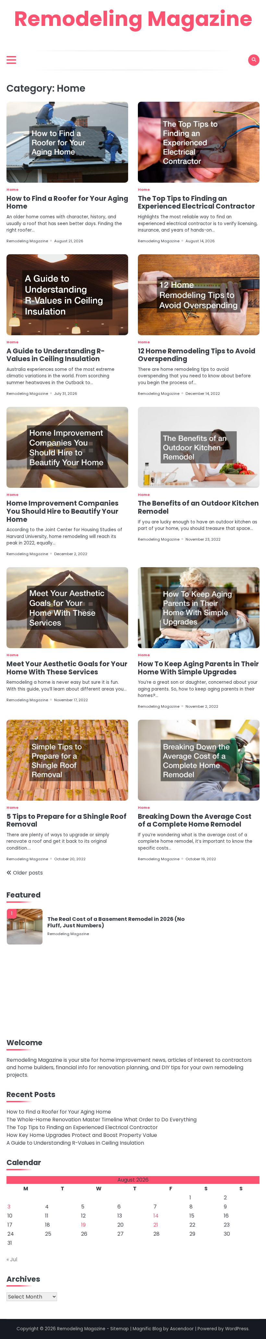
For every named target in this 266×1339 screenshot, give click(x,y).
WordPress (236, 1329)
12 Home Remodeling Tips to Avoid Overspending (196, 355)
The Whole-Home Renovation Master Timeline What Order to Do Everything (101, 1119)
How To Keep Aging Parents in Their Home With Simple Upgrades (198, 668)
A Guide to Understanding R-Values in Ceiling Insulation (55, 355)
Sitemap (119, 1329)
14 (156, 1215)
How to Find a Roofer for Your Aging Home (67, 202)
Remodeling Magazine (133, 18)
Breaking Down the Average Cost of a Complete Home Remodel (194, 820)
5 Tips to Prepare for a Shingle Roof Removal (66, 820)
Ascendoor (182, 1329)
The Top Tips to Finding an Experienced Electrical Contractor (196, 202)
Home (12, 189)
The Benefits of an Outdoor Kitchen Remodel (198, 507)
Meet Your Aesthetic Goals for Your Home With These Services (66, 668)
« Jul (11, 1259)
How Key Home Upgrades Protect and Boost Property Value (81, 1135)
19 (83, 1225)
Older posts (28, 872)
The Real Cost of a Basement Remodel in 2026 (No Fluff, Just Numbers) (116, 922)
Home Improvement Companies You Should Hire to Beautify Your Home (62, 511)
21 (155, 1225)
